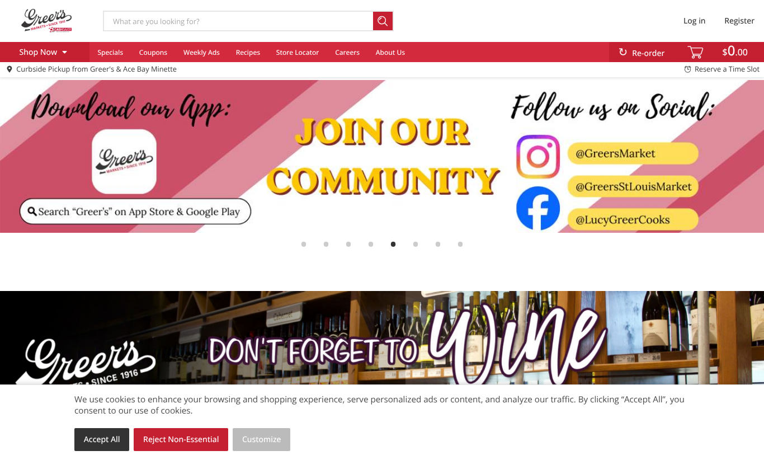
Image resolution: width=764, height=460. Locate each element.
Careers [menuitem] (347, 52)
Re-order (648, 53)
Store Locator (297, 52)
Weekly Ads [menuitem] (201, 52)
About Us (390, 52)
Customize (261, 439)
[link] (382, 156)
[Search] (383, 21)
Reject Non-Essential (181, 439)
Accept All (102, 439)
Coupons (153, 52)
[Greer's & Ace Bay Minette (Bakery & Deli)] (46, 20)
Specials (110, 52)
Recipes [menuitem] (248, 52)
